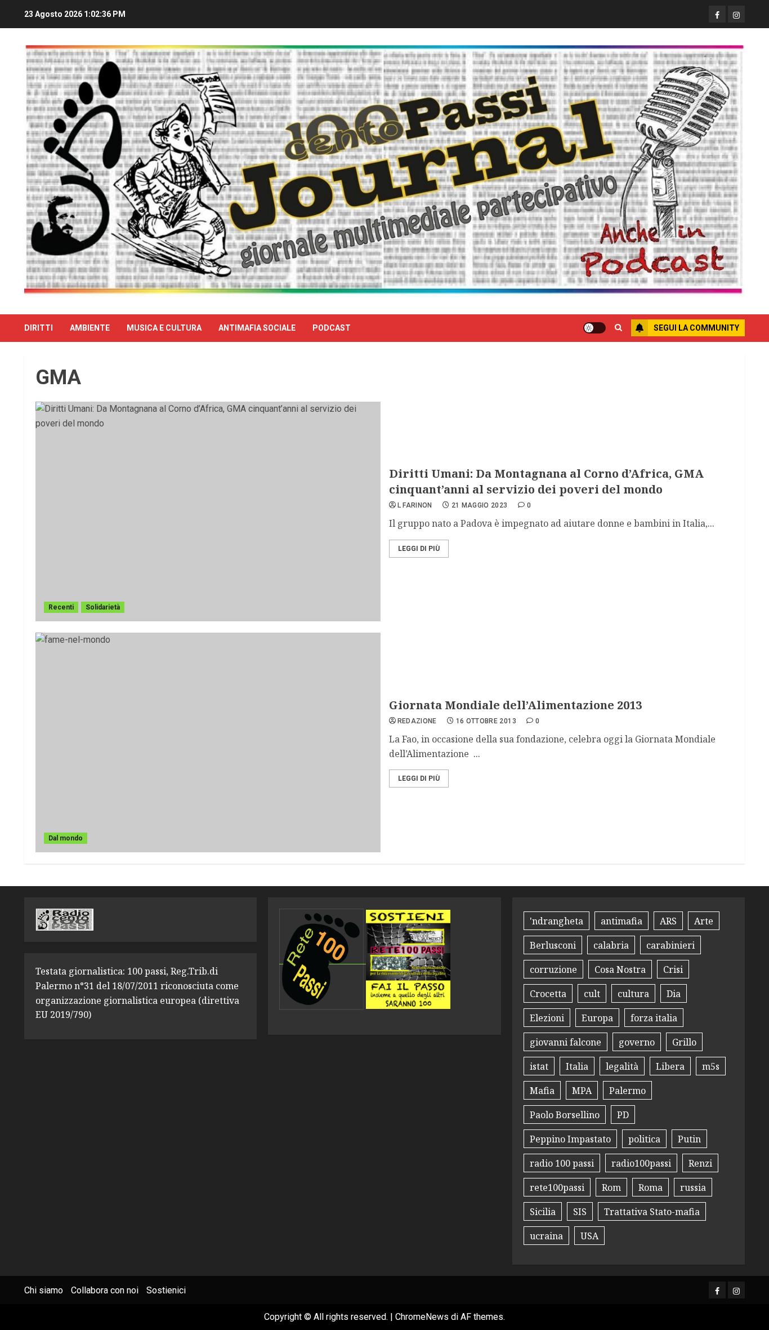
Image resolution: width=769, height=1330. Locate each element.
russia (693, 1187)
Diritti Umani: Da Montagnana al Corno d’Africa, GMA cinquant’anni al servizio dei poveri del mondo (546, 481)
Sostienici (166, 1290)
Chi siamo (43, 1290)
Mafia (542, 1090)
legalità (622, 1066)
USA (589, 1236)
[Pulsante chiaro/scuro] (594, 327)
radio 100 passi (562, 1163)
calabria (611, 945)
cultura (633, 994)
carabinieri (670, 945)
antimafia (621, 921)
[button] (618, 328)
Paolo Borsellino (565, 1115)
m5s (710, 1066)
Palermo (627, 1090)
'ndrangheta (556, 921)
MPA (582, 1090)
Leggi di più (419, 549)
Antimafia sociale (257, 327)
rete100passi (557, 1187)
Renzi (700, 1163)
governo (637, 1042)
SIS (580, 1212)
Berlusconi (553, 945)
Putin (689, 1139)
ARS (668, 921)
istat (539, 1066)
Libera (670, 1066)
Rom (611, 1187)
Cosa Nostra (620, 969)
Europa (597, 1018)
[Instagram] (736, 14)
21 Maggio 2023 (479, 505)
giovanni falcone (565, 1042)
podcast (331, 327)
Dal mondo (65, 838)
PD (623, 1115)
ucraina (546, 1236)
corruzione (553, 969)
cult (592, 994)
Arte (703, 921)
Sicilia (543, 1212)
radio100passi (641, 1163)
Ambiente (90, 327)
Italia (577, 1066)
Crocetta (548, 994)
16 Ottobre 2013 (486, 721)
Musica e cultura (164, 327)
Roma (650, 1187)
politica (644, 1139)
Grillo (684, 1042)
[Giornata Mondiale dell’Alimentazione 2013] (208, 742)
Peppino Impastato (570, 1139)
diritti (38, 327)
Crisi (673, 969)
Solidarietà (103, 607)
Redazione (417, 721)
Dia (674, 994)
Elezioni (547, 1018)
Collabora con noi (104, 1290)
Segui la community (696, 327)
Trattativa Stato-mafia (652, 1212)
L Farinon (414, 505)
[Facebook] (717, 14)
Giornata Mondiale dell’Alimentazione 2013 (515, 705)
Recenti (61, 607)
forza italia (654, 1018)
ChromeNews (422, 1316)
